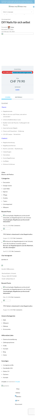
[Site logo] (13, 6)
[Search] (32, 6)
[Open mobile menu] (2, 6)
